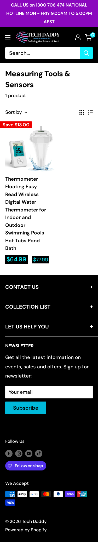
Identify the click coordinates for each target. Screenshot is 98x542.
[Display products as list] (90, 112)
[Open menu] (7, 37)
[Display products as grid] (81, 112)
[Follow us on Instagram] (18, 453)
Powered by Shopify (26, 530)
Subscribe (25, 407)
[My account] (77, 37)
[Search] (86, 53)
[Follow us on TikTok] (38, 453)
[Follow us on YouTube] (28, 453)
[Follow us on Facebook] (9, 453)
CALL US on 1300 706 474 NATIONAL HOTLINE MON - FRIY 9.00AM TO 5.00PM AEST (49, 13)
